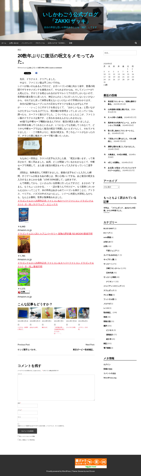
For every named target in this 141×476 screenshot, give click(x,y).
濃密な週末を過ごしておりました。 (122, 146)
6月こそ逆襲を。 (114, 162)
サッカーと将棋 (110, 277)
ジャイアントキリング (112, 286)
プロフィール (40, 43)
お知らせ (107, 242)
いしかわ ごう (30, 68)
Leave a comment (55, 68)
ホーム (4, 43)
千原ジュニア (111, 250)
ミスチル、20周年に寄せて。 (23, 328)
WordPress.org (110, 378)
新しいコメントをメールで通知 (27, 436)
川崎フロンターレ (113, 268)
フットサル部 (109, 299)
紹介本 (108, 339)
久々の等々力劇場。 (116, 117)
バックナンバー (27, 43)
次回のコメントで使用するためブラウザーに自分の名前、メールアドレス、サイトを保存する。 (41, 426)
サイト (19, 417)
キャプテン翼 (109, 259)
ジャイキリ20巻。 (71, 327)
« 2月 (106, 85)
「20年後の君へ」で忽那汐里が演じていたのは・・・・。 (59, 330)
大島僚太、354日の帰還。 (118, 154)
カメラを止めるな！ (111, 255)
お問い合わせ (14, 43)
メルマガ (107, 304)
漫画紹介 (109, 334)
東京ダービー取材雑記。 (84, 349)
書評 (105, 326)
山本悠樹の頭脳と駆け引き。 (119, 109)
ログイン (107, 364)
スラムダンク (109, 290)
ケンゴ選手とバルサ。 (27, 349)
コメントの (110, 373)
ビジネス (109, 330)
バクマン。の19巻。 (82, 328)
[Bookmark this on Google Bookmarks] (36, 73)
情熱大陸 (107, 321)
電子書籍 (107, 348)
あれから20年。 (34, 327)
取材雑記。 (108, 312)
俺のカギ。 (45, 327)
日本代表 (109, 273)
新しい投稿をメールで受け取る (27, 440)
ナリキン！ (110, 281)
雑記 (19, 50)
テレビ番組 (108, 295)
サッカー (107, 264)
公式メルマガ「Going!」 (57, 43)
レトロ (106, 308)
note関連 (107, 237)
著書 (70, 43)
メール (20, 410)
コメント (20, 374)
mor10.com (90, 471)
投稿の (108, 369)
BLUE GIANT (109, 228)
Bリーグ (107, 233)
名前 (19, 403)
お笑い (106, 246)
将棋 (105, 317)
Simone (80, 471)
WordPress (66, 471)
